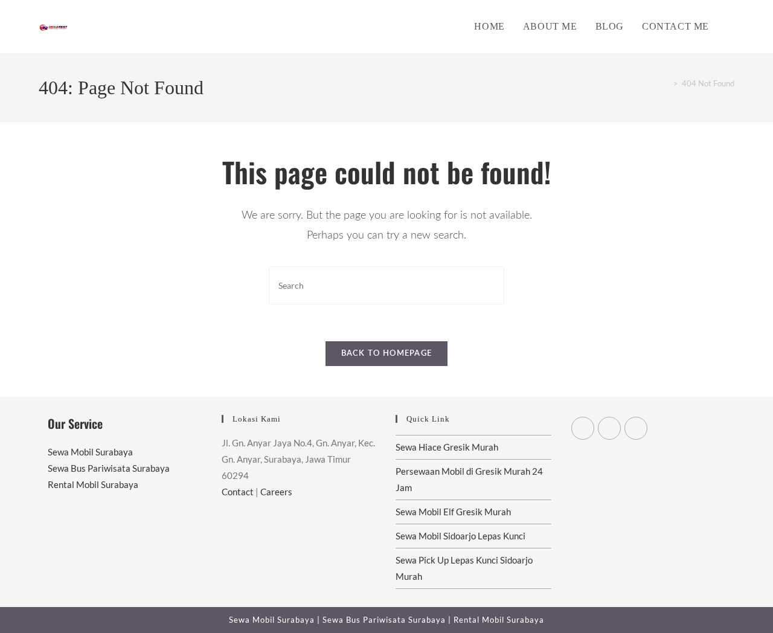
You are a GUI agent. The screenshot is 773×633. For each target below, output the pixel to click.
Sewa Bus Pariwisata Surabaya (109, 468)
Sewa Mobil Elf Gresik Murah (453, 511)
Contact (238, 491)
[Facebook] (609, 428)
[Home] (667, 83)
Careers (276, 491)
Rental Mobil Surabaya (93, 484)
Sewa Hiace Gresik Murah (447, 447)
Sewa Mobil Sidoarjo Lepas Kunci (460, 535)
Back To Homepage (386, 354)
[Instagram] (635, 428)
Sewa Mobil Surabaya (90, 451)
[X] (582, 428)
